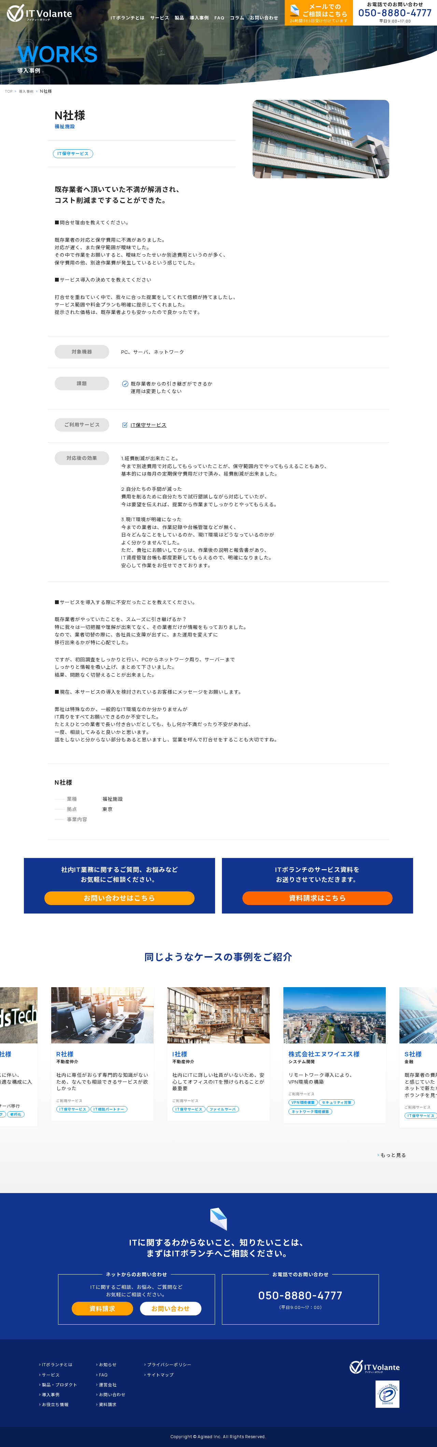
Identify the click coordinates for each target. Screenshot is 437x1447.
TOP (9, 91)
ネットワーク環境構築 (310, 1111)
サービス (159, 18)
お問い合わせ (264, 18)
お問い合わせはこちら (119, 898)
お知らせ (108, 1365)
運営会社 (108, 1385)
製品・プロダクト (59, 1385)
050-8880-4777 (395, 12)
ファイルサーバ (223, 1109)
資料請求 (102, 1309)
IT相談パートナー (109, 1109)
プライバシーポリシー (169, 1365)
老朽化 (16, 1114)
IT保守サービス (73, 153)
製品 (179, 18)
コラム (237, 18)
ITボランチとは (128, 18)
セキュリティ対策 (337, 1102)
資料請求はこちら (317, 898)
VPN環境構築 (303, 1102)
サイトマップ (160, 1375)
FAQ (219, 18)
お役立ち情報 (55, 1404)
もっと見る (393, 1155)
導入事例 (199, 18)
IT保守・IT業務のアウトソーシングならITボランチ (39, 13)
